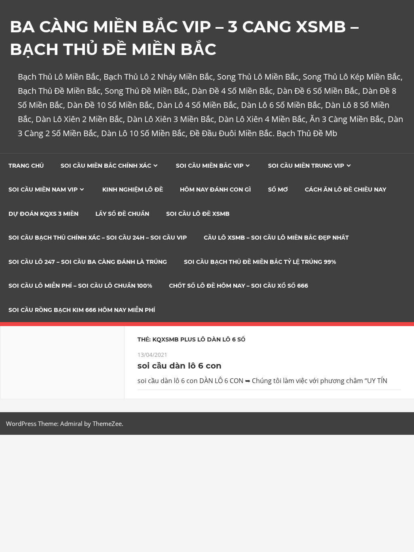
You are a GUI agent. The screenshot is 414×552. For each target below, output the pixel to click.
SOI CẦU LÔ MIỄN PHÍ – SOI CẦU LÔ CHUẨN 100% (80, 285)
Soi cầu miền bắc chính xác (106, 165)
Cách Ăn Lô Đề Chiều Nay (345, 189)
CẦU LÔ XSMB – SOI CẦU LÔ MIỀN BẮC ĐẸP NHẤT (276, 237)
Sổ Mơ (278, 189)
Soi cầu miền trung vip (306, 165)
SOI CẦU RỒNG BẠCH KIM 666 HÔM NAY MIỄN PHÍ (81, 310)
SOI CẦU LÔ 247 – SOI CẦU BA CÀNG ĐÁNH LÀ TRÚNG (87, 261)
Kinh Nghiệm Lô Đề (132, 189)
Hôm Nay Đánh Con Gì (215, 189)
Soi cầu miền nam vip (43, 189)
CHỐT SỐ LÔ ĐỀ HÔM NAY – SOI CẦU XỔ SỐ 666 (238, 285)
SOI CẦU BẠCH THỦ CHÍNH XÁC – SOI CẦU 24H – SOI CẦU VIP (97, 237)
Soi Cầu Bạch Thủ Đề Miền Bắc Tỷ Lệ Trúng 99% (260, 261)
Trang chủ (26, 165)
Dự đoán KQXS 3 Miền (43, 213)
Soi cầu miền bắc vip (209, 165)
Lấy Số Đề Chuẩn (122, 213)
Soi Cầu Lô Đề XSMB (198, 213)
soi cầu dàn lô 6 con (179, 366)
